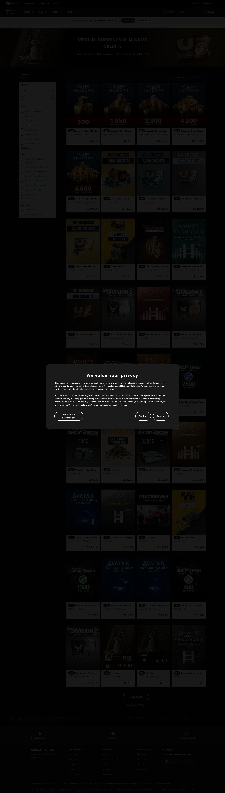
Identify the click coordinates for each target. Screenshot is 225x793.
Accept (161, 416)
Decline (143, 416)
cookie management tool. (103, 389)
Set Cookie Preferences (69, 416)
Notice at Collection (130, 386)
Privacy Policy (110, 386)
